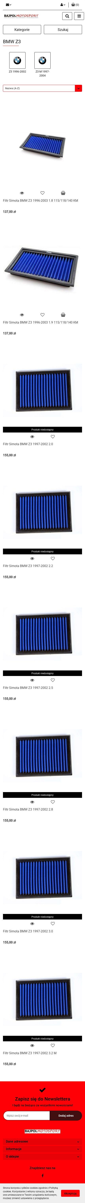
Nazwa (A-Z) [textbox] (12, 88)
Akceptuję (70, 1193)
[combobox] (42, 88)
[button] (75, 5)
